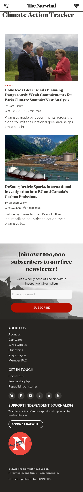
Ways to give (17, 355)
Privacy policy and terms (22, 472)
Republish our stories (23, 386)
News (9, 85)
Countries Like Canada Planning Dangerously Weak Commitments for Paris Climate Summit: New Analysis (38, 95)
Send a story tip (19, 381)
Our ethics (15, 350)
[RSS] (59, 395)
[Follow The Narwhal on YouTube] (31, 395)
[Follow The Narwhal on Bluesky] (12, 395)
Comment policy (49, 472)
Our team (15, 339)
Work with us (17, 345)
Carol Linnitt (15, 106)
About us (14, 334)
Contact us (16, 376)
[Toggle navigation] (6, 6)
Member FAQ (17, 360)
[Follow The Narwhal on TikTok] (40, 395)
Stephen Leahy (17, 202)
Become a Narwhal (26, 424)
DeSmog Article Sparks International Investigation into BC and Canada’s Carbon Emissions (38, 191)
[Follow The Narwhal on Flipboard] (22, 395)
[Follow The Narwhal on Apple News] (50, 395)
